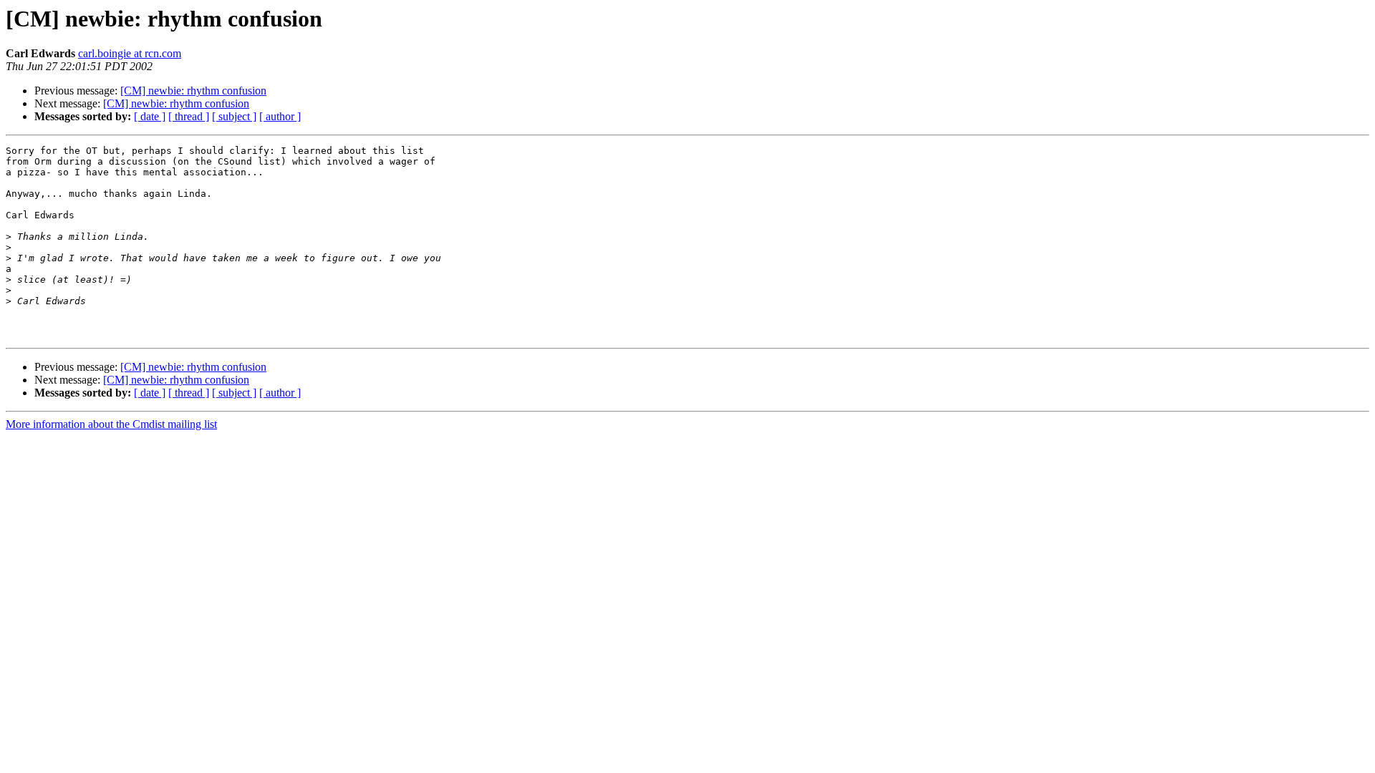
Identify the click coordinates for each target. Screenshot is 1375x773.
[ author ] (280, 116)
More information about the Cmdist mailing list (111, 424)
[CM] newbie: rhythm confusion (193, 90)
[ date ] (149, 116)
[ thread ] (188, 116)
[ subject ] (234, 116)
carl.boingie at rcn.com (129, 53)
